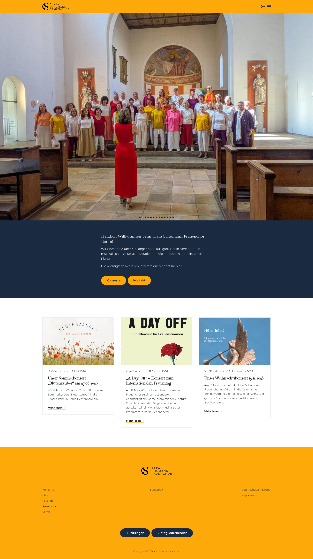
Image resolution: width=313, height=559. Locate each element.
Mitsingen (48, 501)
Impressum (249, 495)
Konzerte (48, 490)
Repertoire (49, 506)
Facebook (156, 490)
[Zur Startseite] (55, 6)
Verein (46, 512)
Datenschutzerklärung (256, 490)
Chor (45, 495)
